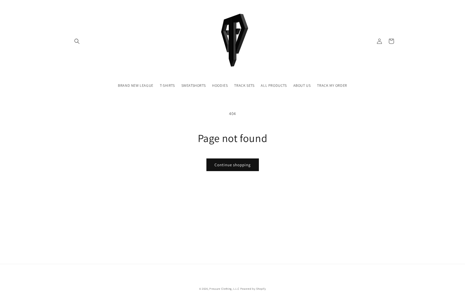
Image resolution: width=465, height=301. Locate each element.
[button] (77, 41)
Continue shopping (232, 164)
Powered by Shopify (253, 288)
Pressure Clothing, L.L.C (224, 288)
